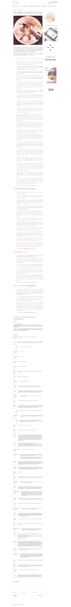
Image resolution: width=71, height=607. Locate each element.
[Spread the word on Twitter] (42, 10)
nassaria (14, 361)
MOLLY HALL (23, 188)
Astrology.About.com (31, 188)
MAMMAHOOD (44, 6)
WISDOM (14, 6)
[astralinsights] (17, 10)
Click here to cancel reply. (40, 595)
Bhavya (14, 513)
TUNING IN (18, 6)
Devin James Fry (15, 351)
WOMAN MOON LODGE (37, 6)
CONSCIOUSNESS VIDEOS (51, 6)
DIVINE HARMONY (31, 55)
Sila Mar (14, 498)
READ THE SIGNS (30, 6)
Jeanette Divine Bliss (16, 449)
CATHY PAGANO (22, 285)
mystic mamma (17, 604)
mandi (14, 371)
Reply (14, 339)
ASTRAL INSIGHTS (23, 6)
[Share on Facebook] (41, 10)
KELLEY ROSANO (24, 251)
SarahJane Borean (16, 528)
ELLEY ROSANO (26, 282)
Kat (13, 400)
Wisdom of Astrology (32, 285)
